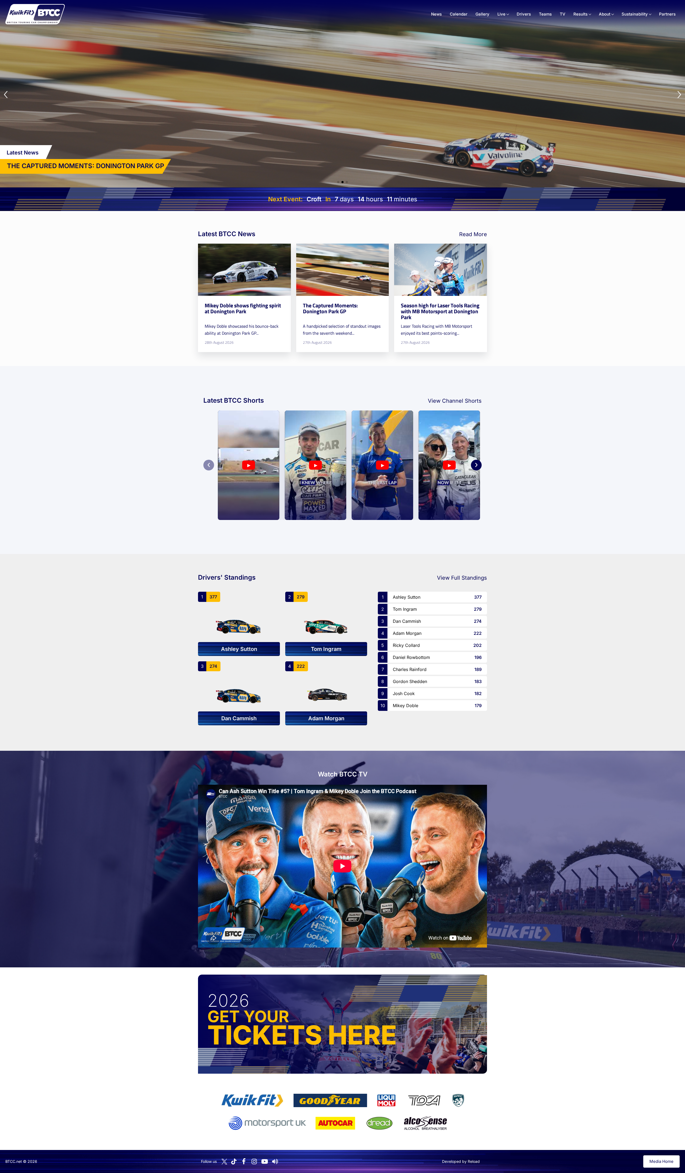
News (436, 14)
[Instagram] (254, 1161)
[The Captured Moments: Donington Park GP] (342, 298)
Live (501, 14)
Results (580, 14)
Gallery (482, 14)
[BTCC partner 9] (425, 1123)
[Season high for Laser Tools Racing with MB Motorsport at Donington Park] (440, 298)
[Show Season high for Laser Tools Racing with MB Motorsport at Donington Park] (347, 182)
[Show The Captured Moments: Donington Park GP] (342, 182)
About (604, 14)
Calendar (458, 14)
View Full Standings (462, 578)
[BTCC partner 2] (330, 1100)
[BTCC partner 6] (267, 1123)
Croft (314, 199)
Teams (545, 14)
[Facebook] (244, 1161)
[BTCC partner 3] (386, 1100)
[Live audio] (275, 1161)
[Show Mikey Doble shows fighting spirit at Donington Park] (338, 182)
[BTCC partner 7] (335, 1123)
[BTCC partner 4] (424, 1100)
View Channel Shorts (455, 400)
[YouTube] (264, 1161)
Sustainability (635, 14)
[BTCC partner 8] (379, 1123)
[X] (224, 1161)
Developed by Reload (461, 1161)
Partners (667, 14)
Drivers (524, 14)
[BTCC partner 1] (252, 1100)
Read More (473, 234)
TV (562, 14)
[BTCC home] (35, 14)
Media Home (661, 1161)
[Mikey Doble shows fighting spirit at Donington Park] (244, 298)
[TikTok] (234, 1162)
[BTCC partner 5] (458, 1100)
